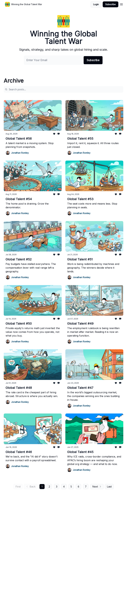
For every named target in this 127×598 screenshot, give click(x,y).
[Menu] (121, 4)
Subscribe (110, 4)
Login (96, 4)
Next (95, 486)
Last (109, 486)
